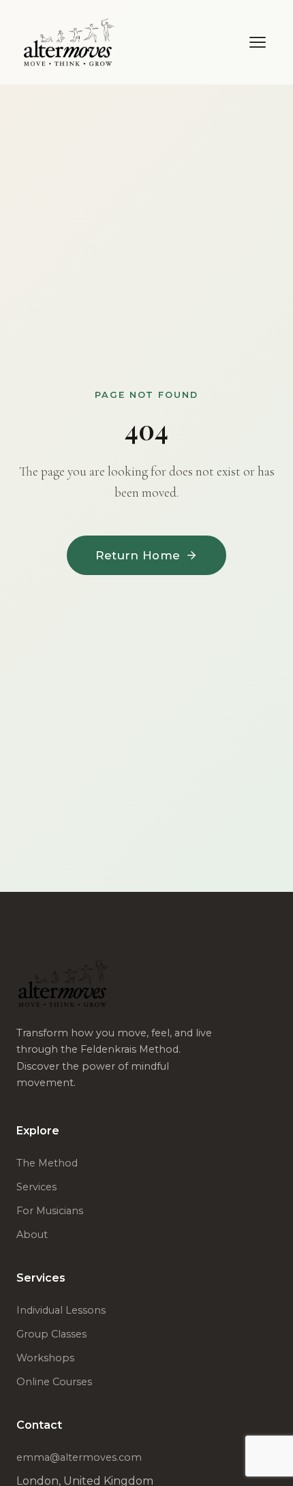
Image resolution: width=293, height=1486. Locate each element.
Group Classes (51, 1334)
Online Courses (54, 1382)
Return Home (138, 555)
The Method (47, 1163)
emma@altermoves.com (79, 1457)
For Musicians (49, 1211)
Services (36, 1187)
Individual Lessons (61, 1310)
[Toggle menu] (257, 42)
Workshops (45, 1358)
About (32, 1234)
